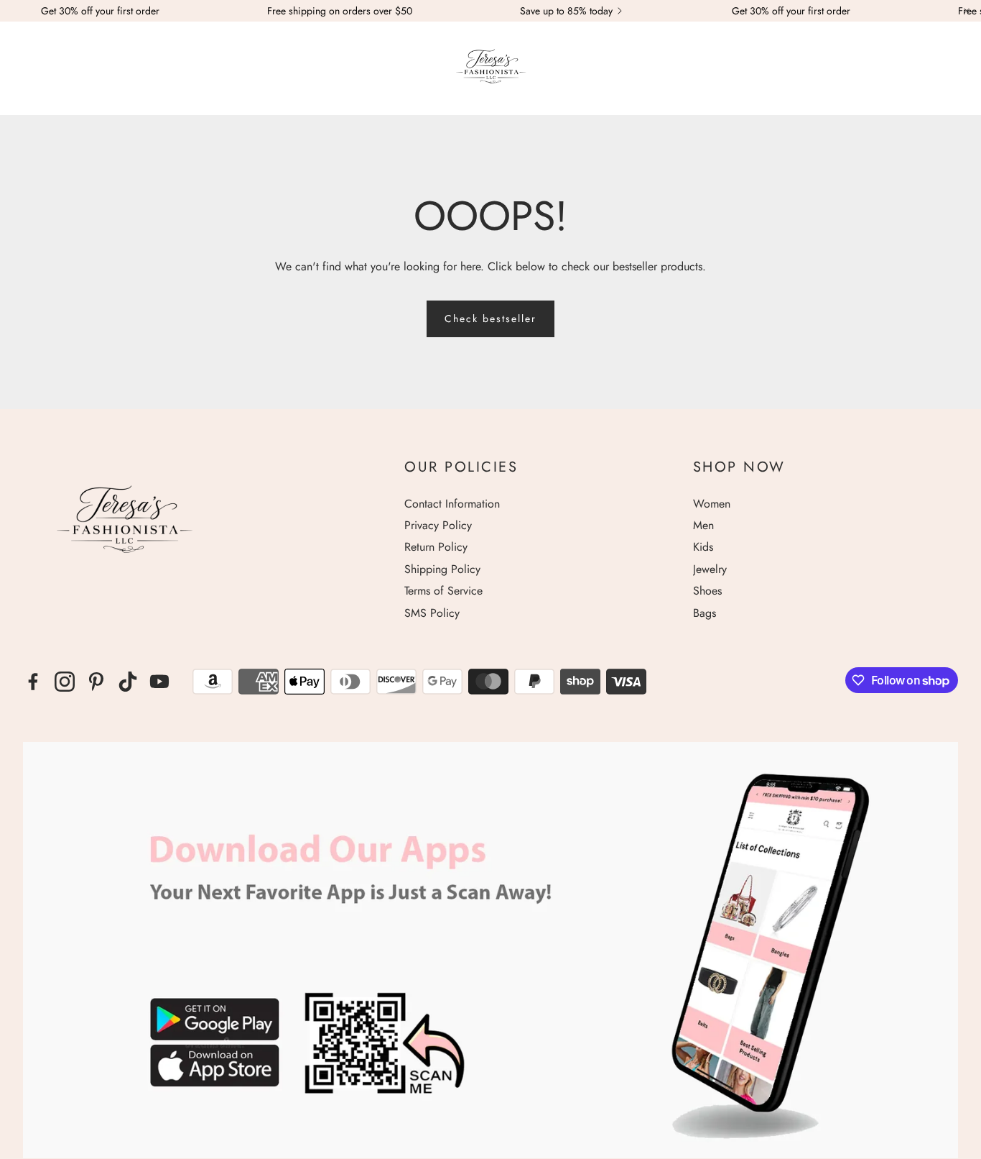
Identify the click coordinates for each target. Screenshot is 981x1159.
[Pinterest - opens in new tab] (96, 682)
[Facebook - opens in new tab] (33, 682)
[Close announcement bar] (966, 11)
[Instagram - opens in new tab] (65, 682)
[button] (30, 69)
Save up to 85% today (566, 11)
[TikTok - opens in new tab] (128, 682)
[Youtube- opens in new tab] (159, 682)
